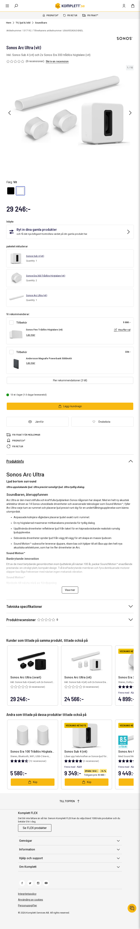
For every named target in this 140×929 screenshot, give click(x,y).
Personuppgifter (27, 905)
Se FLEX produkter (35, 828)
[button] (10, 190)
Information (27, 849)
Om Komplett (27, 866)
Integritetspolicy (27, 893)
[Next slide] (130, 113)
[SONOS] (124, 38)
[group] (70, 112)
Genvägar (25, 840)
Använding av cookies (30, 899)
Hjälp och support (31, 858)
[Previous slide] (9, 113)
